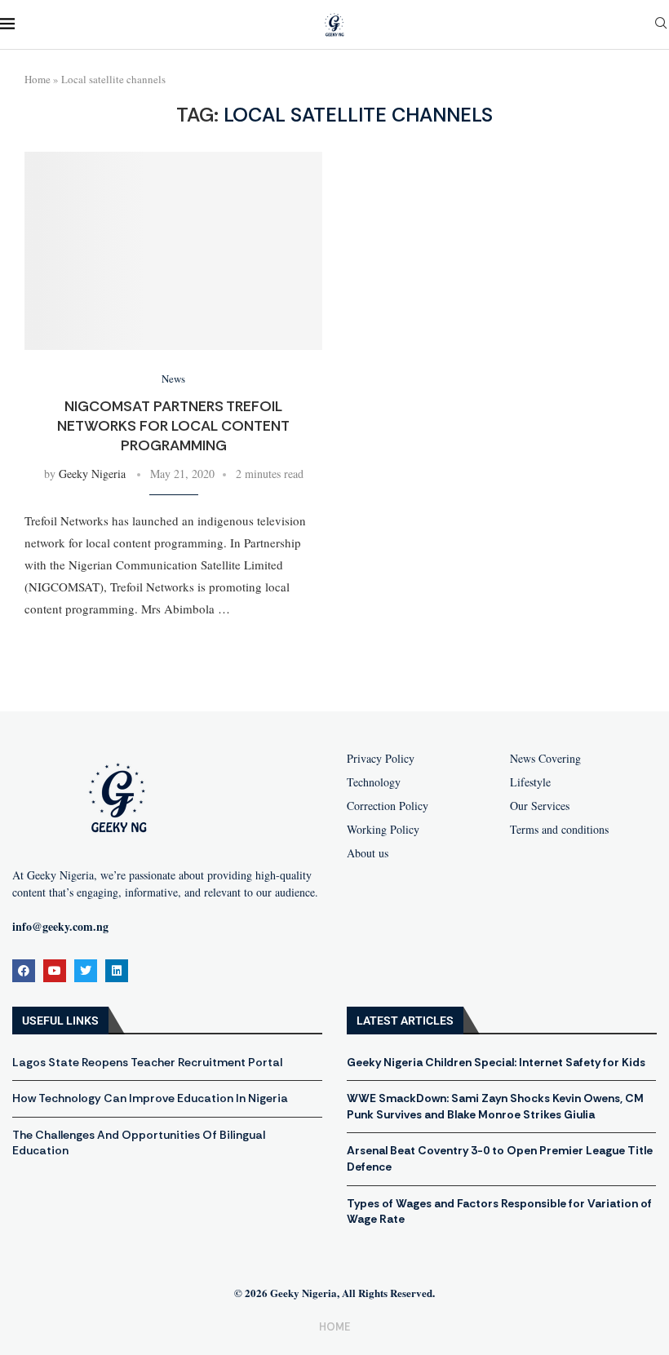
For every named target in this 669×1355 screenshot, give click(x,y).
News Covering (545, 758)
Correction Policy (387, 806)
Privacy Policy (380, 758)
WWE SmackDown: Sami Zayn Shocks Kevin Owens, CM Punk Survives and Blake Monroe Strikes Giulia (495, 1106)
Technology (374, 782)
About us (367, 853)
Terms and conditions (559, 829)
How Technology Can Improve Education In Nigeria (150, 1098)
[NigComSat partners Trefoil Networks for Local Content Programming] (173, 251)
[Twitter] (85, 970)
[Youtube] (54, 970)
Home (37, 79)
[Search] (661, 25)
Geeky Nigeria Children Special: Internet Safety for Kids (496, 1062)
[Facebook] (23, 970)
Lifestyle (530, 782)
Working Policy (383, 829)
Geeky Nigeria (92, 473)
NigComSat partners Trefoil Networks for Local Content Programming (173, 426)
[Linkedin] (116, 970)
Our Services (539, 806)
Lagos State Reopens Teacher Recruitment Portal (147, 1062)
